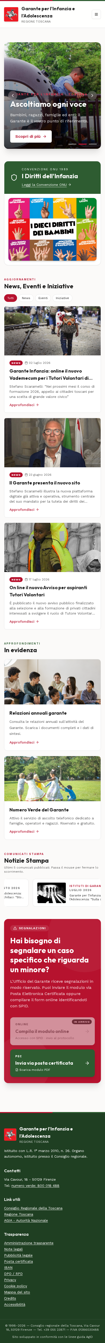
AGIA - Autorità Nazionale (26, 1220)
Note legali (13, 1249)
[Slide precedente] (12, 95)
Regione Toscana (18, 1214)
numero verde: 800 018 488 (35, 1185)
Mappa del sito (17, 1292)
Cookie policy (15, 1286)
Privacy (10, 1280)
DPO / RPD (13, 1274)
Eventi (43, 298)
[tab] (72, 144)
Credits (10, 1298)
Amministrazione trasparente (29, 1243)
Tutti (10, 298)
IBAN (8, 1267)
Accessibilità (14, 1304)
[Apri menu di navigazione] (96, 14)
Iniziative (62, 298)
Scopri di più (28, 136)
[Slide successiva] (92, 95)
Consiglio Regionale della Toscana (33, 1208)
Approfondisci (21, 405)
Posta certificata (18, 1261)
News (26, 298)
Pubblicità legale (18, 1255)
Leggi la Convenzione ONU (44, 185)
